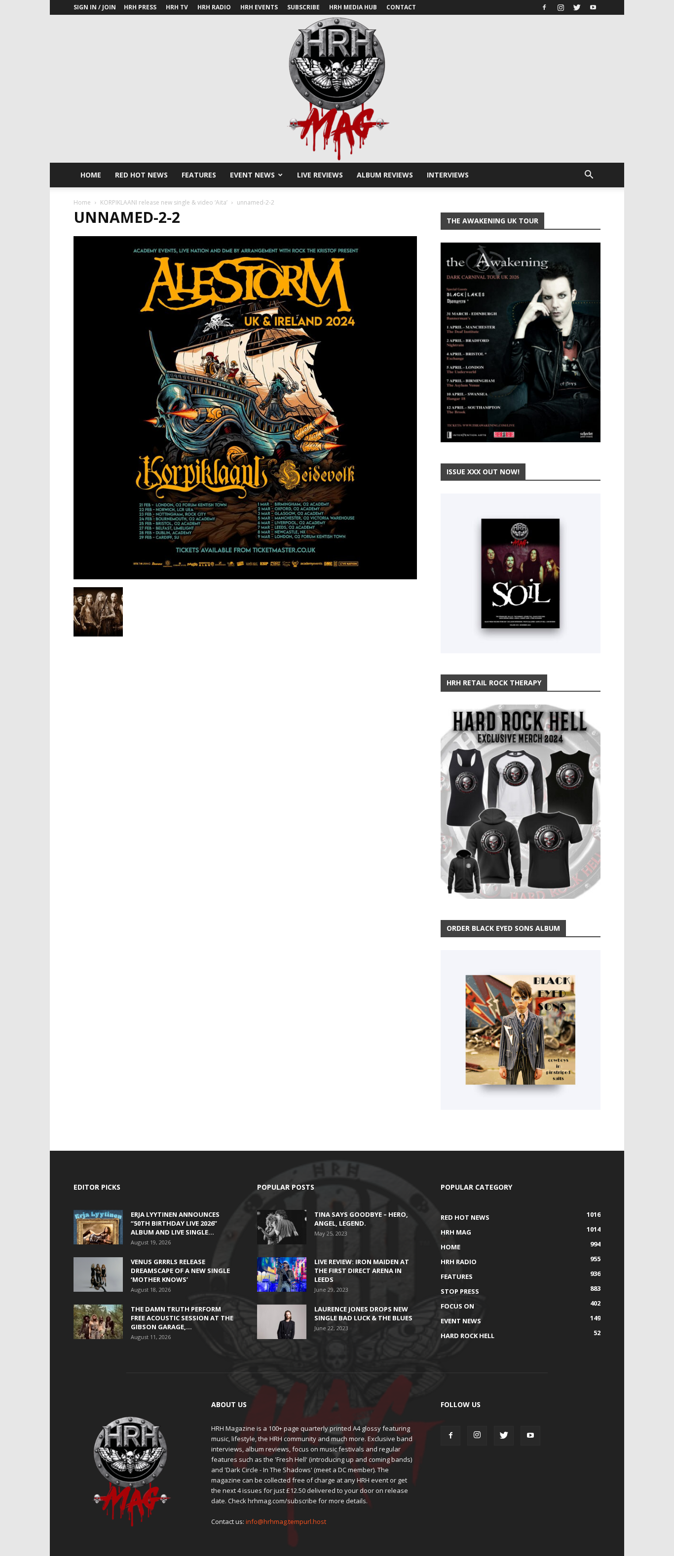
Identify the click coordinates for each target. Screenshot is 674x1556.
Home (90, 174)
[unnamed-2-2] (245, 577)
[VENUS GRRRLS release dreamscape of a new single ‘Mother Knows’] (98, 1274)
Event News (252, 174)
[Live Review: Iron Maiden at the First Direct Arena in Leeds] (281, 1274)
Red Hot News (141, 174)
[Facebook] (544, 7)
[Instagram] (560, 7)
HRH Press (140, 7)
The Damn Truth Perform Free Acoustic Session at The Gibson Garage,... (182, 1318)
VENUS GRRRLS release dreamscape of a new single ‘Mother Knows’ (180, 1270)
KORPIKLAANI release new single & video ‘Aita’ (163, 202)
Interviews (448, 174)
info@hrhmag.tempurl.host (286, 1521)
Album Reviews (385, 174)
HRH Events (259, 7)
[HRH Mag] (337, 89)
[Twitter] (576, 7)
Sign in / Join (95, 7)
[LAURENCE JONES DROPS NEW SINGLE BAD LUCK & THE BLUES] (281, 1322)
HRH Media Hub (353, 7)
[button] (588, 175)
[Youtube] (593, 7)
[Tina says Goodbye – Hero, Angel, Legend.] (281, 1227)
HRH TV (177, 7)
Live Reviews (320, 174)
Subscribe (303, 7)
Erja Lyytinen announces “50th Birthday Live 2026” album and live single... (175, 1223)
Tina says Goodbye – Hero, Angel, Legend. (361, 1219)
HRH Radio (214, 7)
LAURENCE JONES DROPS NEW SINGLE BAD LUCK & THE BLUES (363, 1313)
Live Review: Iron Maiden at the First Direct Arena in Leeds (361, 1270)
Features (199, 174)
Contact (401, 7)
